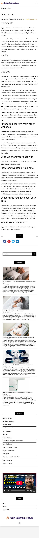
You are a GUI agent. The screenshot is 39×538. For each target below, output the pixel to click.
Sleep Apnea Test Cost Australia (11, 457)
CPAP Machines (7, 431)
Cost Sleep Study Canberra (10, 428)
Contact (5, 506)
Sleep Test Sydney (8, 460)
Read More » (26, 292)
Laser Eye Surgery (7, 444)
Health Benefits (7, 437)
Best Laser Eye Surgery (9, 421)
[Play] (5, 491)
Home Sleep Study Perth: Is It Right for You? (13, 310)
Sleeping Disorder (7, 463)
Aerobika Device (7, 418)
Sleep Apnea (6, 453)
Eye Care (5, 434)
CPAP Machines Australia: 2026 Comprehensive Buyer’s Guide (17, 364)
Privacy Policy (6, 510)
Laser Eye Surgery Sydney (10, 447)
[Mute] (31, 491)
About (4, 503)
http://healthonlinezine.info (30, 19)
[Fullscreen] (34, 491)
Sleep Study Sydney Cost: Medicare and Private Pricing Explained (18, 337)
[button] (19, 523)
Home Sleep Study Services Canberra (13, 440)
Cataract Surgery (7, 424)
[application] (19, 483)
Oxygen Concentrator (9, 450)
